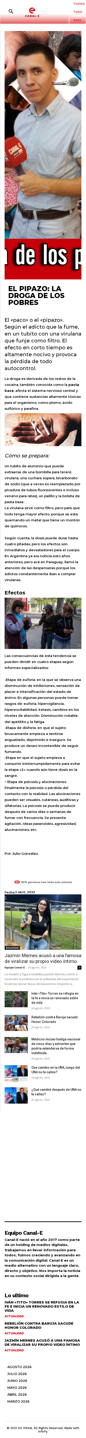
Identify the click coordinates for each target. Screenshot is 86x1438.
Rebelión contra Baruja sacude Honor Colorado (39, 1325)
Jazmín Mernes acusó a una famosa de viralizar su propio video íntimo (43, 958)
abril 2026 (17, 1394)
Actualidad (12, 947)
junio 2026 (17, 1381)
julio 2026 (17, 1374)
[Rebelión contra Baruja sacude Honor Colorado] (16, 1023)
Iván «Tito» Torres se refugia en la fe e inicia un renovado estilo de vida (54, 998)
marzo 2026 (18, 1401)
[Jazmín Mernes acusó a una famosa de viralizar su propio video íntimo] (43, 922)
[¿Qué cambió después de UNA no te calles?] (16, 1095)
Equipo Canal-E (15, 967)
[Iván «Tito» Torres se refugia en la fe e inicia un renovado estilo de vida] (16, 999)
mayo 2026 (17, 1388)
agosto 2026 (19, 1367)
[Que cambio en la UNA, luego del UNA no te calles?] (16, 1073)
